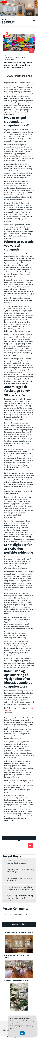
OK (22, 1033)
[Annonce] (19, 15)
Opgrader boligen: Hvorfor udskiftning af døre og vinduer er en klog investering (20, 898)
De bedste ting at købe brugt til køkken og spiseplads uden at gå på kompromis (20, 888)
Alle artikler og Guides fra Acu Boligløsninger (15, 58)
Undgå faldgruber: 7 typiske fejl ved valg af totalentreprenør (20, 871)
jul (31, 50)
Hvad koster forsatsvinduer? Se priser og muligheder (20, 879)
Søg (19, 838)
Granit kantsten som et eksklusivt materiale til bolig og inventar (18, 862)
